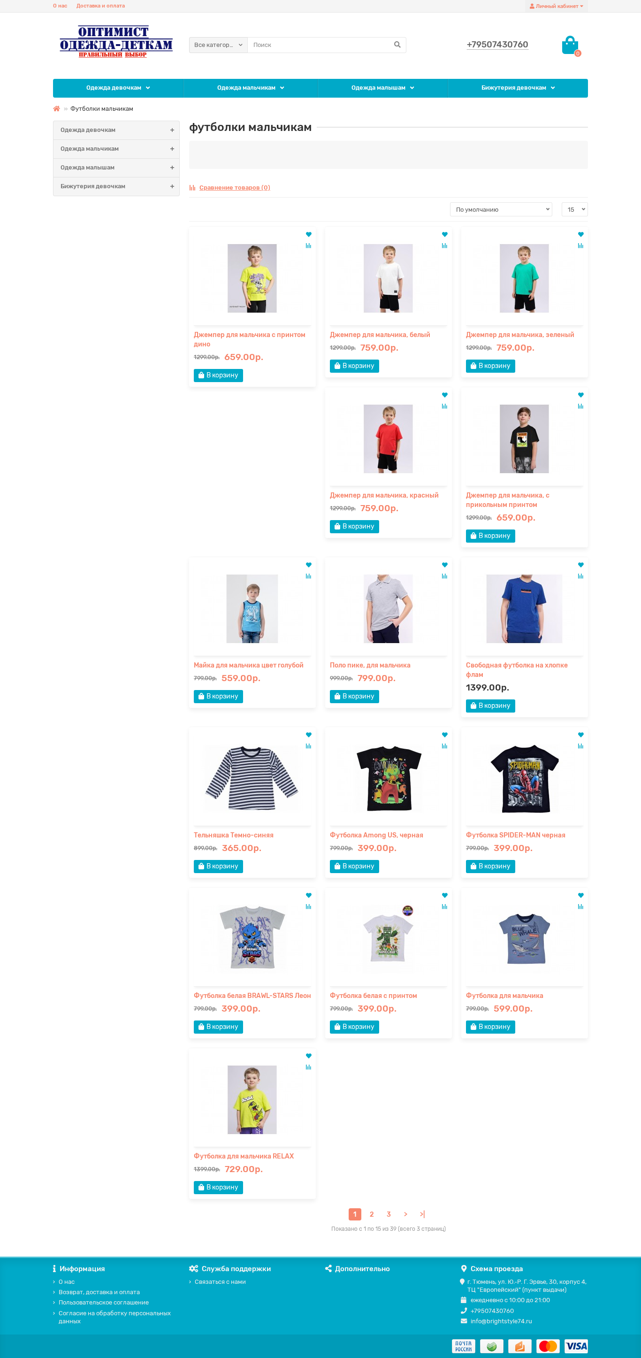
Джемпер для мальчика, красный (384, 495)
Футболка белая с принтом (373, 996)
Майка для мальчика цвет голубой (249, 665)
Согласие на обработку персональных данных (115, 1317)
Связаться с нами (220, 1281)
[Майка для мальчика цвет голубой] (252, 609)
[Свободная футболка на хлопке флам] (524, 609)
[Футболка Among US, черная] (388, 779)
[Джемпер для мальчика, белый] (388, 278)
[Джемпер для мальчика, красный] (388, 439)
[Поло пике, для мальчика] (388, 609)
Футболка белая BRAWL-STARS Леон (252, 996)
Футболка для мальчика (504, 996)
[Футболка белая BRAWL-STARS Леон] (252, 939)
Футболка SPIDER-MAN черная (515, 835)
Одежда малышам (378, 87)
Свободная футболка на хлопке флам (517, 670)
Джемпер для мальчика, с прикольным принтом (507, 500)
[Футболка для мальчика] (524, 939)
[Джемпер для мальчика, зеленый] (524, 278)
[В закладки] (308, 235)
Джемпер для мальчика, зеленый (520, 335)
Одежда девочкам (113, 87)
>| (422, 1215)
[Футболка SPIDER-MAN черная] (524, 779)
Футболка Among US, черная (376, 835)
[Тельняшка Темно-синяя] (252, 779)
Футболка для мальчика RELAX (244, 1156)
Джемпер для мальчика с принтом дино (249, 339)
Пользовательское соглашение (104, 1302)
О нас (60, 6)
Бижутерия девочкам (513, 87)
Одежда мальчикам (246, 87)
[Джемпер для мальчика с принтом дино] (252, 278)
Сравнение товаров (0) (234, 187)
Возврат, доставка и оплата (99, 1292)
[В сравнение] (308, 245)
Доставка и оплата (100, 6)
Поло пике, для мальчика (370, 665)
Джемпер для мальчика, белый (380, 335)
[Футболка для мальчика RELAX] (252, 1100)
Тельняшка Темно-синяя (234, 835)
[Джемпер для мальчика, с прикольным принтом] (524, 439)
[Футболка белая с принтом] (388, 939)
